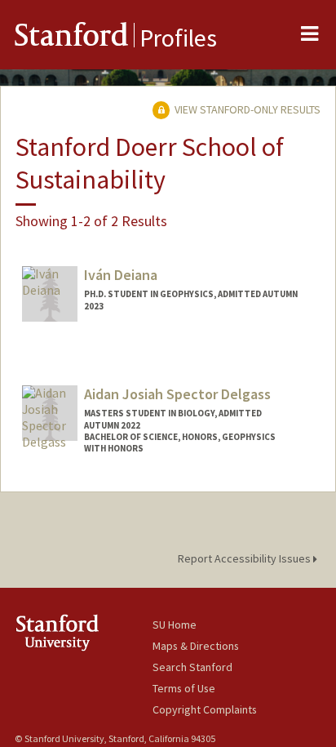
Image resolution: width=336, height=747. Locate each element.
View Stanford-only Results (246, 109)
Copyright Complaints (205, 709)
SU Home (175, 624)
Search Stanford (192, 667)
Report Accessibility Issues (245, 558)
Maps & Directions (196, 645)
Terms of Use (184, 688)
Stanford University (84, 632)
